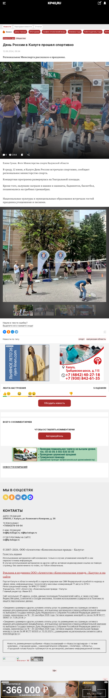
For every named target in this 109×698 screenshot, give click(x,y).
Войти (104, 3)
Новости (7, 27)
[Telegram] (16, 332)
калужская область (96, 339)
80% (71, 394)
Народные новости (23, 27)
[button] (102, 256)
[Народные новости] (99, 3)
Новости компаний (15, 467)
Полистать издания (12, 554)
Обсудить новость (54, 403)
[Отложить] (22, 155)
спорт (81, 339)
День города (20, 32)
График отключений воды (54, 32)
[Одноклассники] (8, 332)
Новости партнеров (77, 643)
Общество (21, 38)
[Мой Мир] (12, 332)
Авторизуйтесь (54, 436)
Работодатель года (92, 32)
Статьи (38, 27)
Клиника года (75, 32)
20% (19, 394)
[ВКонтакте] (4, 332)
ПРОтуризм (34, 32)
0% (5, 394)
